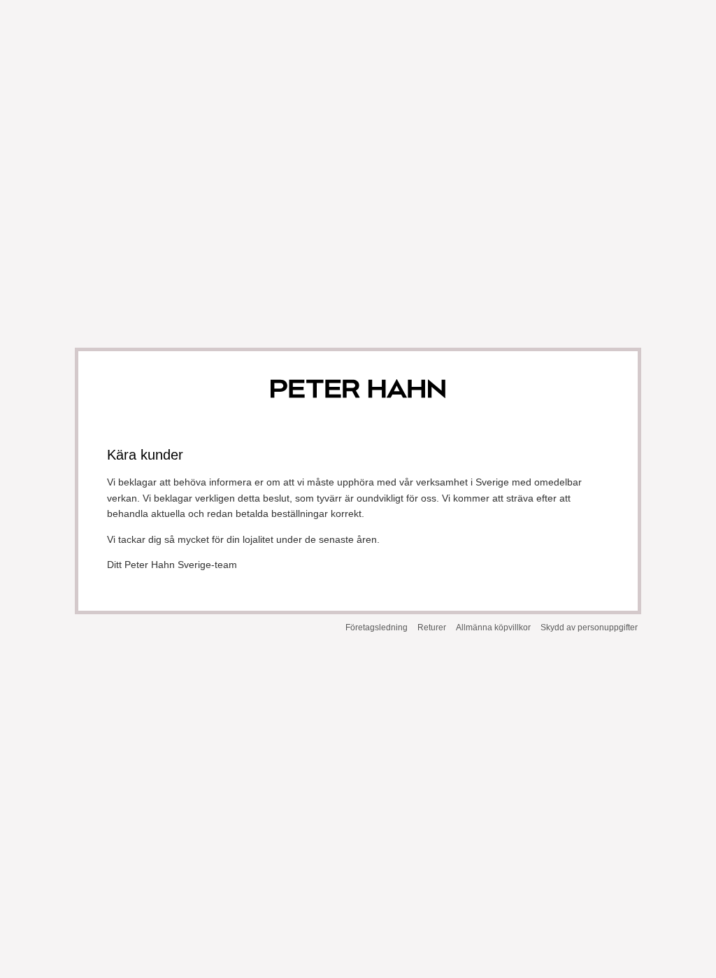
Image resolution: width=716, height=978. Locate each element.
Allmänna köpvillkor (493, 627)
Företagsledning (376, 627)
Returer (431, 627)
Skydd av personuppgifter (589, 627)
